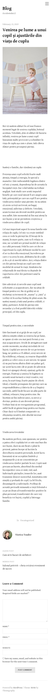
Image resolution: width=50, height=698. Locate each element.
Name (6, 626)
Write (33, 688)
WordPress (17, 688)
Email (6, 637)
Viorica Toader (23, 534)
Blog (7, 8)
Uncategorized (27, 520)
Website (6, 648)
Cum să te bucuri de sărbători (17, 555)
